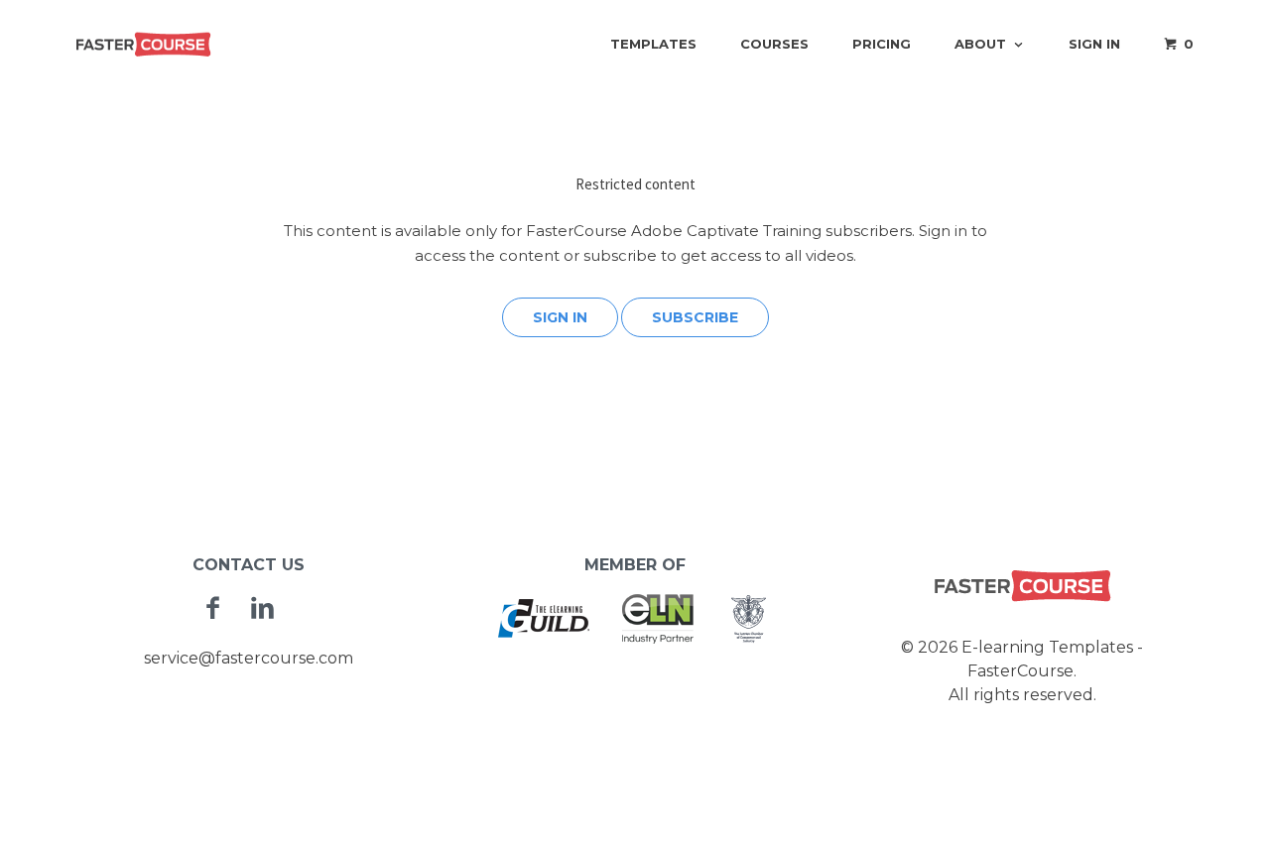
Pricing (881, 44)
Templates (653, 44)
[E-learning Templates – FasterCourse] (143, 43)
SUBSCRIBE (695, 317)
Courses (774, 44)
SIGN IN (560, 317)
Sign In (1094, 44)
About (980, 44)
